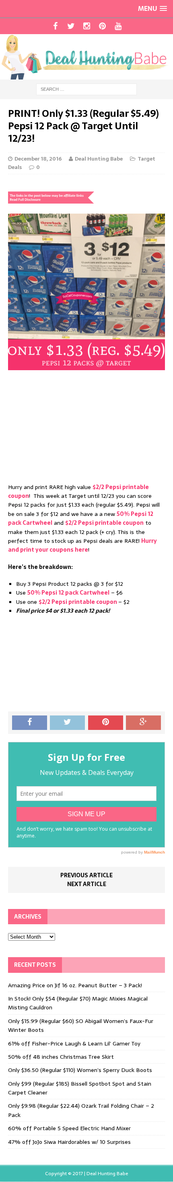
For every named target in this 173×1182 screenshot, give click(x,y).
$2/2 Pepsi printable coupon (104, 522)
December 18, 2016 (38, 159)
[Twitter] (71, 26)
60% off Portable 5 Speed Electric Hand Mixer (69, 1128)
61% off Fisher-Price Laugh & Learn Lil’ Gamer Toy (74, 1043)
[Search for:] (86, 88)
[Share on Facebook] (29, 722)
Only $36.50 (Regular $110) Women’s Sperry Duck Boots (80, 1070)
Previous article (86, 875)
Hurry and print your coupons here (82, 545)
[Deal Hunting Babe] (86, 56)
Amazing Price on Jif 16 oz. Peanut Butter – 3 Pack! (75, 985)
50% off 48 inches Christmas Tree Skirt (61, 1056)
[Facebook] (55, 26)
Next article (86, 884)
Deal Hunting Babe (99, 159)
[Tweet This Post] (67, 722)
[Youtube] (118, 26)
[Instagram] (87, 26)
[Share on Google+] (143, 722)
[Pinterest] (102, 26)
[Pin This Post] (105, 722)
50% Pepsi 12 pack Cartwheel (68, 592)
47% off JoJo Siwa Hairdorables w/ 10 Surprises (69, 1141)
